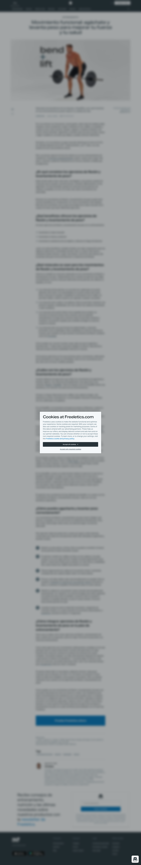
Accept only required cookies (70, 449)
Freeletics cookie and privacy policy (60, 438)
